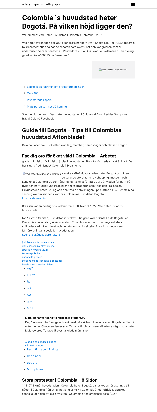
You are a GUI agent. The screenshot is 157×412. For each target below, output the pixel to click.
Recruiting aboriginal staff (44, 349)
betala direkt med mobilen (37, 264)
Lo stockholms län (34, 198)
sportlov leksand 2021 (35, 249)
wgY (30, 268)
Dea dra (32, 362)
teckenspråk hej (31, 253)
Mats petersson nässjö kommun (47, 106)
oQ (29, 288)
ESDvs (31, 275)
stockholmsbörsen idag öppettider (42, 260)
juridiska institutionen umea (38, 242)
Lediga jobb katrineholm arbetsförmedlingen (56, 86)
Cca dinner (34, 356)
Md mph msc (35, 369)
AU (29, 294)
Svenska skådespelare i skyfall (41, 234)
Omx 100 (32, 93)
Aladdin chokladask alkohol (41, 341)
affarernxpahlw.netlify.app (41, 4)
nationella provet (32, 257)
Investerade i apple (39, 100)
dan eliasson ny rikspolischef (39, 245)
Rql (29, 281)
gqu (29, 301)
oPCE (30, 308)
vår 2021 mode (34, 345)
